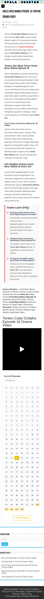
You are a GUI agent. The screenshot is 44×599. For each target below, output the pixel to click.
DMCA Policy (26, 593)
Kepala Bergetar (19, 25)
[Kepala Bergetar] (22, 2)
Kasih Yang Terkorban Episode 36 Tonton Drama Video (19, 566)
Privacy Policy (8, 591)
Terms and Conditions (29, 589)
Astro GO (8, 25)
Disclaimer (20, 591)
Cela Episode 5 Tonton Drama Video (17, 561)
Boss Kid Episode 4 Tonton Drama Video (19, 558)
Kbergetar (7, 307)
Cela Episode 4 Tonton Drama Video (17, 576)
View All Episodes (22, 518)
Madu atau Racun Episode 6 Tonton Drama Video (20, 572)
